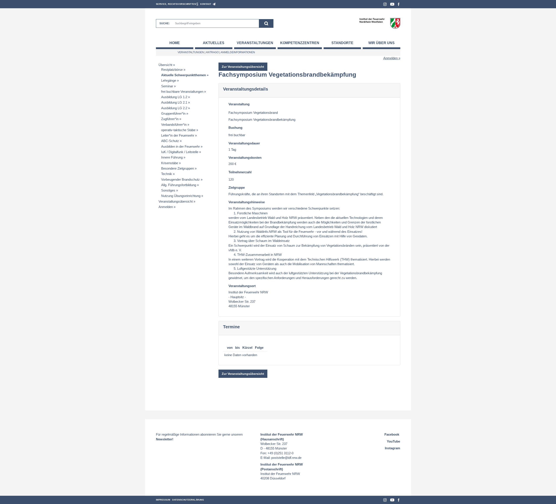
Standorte (342, 43)
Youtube (392, 4)
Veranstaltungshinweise (246, 202)
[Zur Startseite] (379, 23)
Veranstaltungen (255, 43)
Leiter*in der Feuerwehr (177, 135)
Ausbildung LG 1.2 (174, 97)
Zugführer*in (170, 119)
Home (174, 43)
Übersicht (165, 65)
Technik (166, 174)
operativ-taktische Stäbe (178, 130)
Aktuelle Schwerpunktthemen (183, 75)
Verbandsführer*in (174, 124)
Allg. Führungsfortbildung (178, 185)
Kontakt (205, 4)
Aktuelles (213, 43)
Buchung (235, 127)
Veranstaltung (239, 104)
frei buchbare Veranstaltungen (182, 91)
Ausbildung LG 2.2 (174, 108)
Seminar (167, 86)
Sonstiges (168, 190)
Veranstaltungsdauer (244, 143)
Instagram (385, 4)
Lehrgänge (168, 80)
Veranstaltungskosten (244, 157)
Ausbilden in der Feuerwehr (180, 146)
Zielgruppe (236, 187)
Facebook (398, 4)
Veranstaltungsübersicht (176, 201)
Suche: (164, 23)
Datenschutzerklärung (188, 500)
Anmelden (390, 58)
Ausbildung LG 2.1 (174, 102)
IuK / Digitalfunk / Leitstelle (179, 152)
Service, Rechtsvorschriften (176, 4)
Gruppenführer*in (173, 113)
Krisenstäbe (169, 163)
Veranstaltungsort (242, 286)
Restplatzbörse (172, 69)
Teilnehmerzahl (240, 172)
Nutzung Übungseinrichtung (180, 196)
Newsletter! (164, 439)
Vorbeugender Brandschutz (180, 179)
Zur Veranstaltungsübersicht (243, 66)
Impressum (163, 500)
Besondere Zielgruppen (177, 168)
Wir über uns (381, 43)
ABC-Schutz (170, 141)
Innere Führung (172, 157)
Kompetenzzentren (299, 43)
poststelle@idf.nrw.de (286, 457)
